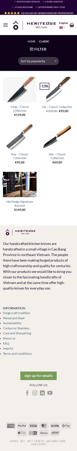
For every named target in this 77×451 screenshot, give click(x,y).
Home (32, 41)
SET (22, 441)
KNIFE (14, 441)
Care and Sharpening (17, 333)
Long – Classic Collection (20, 108)
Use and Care (56, 441)
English (63, 23)
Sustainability (12, 323)
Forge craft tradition (16, 313)
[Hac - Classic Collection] (57, 137)
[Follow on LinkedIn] (42, 393)
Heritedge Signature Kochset (20, 203)
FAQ (6, 343)
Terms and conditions (17, 353)
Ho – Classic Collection (57, 107)
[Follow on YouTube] (49, 393)
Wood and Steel (13, 318)
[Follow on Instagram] (34, 393)
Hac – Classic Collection (57, 156)
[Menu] (5, 25)
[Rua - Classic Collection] (20, 137)
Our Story (38, 444)
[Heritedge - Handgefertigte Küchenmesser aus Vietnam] (34, 25)
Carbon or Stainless (16, 328)
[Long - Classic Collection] (20, 89)
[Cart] (71, 25)
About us (9, 338)
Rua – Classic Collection (19, 156)
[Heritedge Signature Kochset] (20, 184)
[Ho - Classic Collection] (57, 89)
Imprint (8, 348)
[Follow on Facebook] (27, 393)
